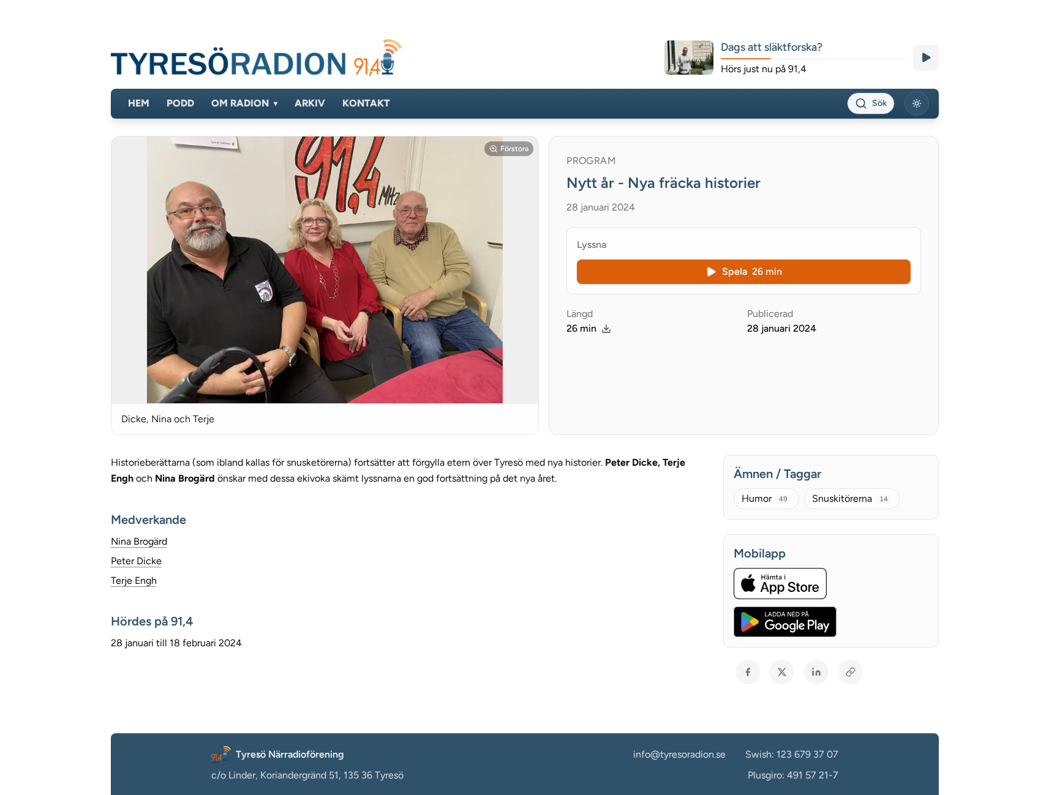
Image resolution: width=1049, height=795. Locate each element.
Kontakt (366, 103)
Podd (180, 103)
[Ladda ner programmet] (606, 329)
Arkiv (310, 103)
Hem (138, 103)
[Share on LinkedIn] (816, 672)
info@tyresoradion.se (679, 754)
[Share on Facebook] (747, 672)
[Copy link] (850, 672)
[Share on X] (782, 672)
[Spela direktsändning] (926, 57)
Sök (879, 103)
